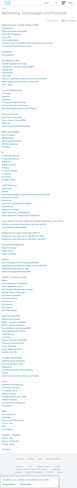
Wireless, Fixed (7, 438)
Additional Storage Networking (13, 361)
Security (5, 373)
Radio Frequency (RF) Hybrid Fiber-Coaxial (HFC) (20, 82)
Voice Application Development (13, 403)
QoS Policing (6, 301)
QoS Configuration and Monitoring (14, 283)
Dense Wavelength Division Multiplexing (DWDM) (20, 263)
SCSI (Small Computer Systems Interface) (17, 370)
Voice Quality (6, 406)
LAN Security (7, 200)
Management (7, 367)
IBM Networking (8, 138)
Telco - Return (7, 85)
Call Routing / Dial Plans (11, 388)
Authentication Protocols (11, 319)
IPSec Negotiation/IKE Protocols (13, 331)
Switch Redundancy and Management (16, 212)
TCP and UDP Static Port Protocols (15, 105)
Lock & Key (6, 337)
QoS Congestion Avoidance (12, 286)
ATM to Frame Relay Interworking (14, 31)
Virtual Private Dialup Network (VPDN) (16, 126)
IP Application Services (10, 159)
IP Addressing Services (10, 156)
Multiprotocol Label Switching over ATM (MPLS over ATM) (23, 239)
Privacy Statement (9, 484)
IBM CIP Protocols (8, 135)
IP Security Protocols (9, 171)
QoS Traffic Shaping (9, 310)
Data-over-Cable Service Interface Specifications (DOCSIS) (24, 79)
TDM (3, 426)
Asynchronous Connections (12, 117)
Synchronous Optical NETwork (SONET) (16, 272)
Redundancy (6, 99)
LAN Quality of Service (10, 197)
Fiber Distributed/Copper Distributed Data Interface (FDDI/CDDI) (25, 194)
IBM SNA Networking (9, 144)
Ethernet (5, 191)
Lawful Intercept (8, 334)
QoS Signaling (7, 304)
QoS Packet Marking (9, 298)
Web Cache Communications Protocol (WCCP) (19, 108)
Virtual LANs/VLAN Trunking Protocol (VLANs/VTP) (21, 215)
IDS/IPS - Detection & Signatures (14, 322)
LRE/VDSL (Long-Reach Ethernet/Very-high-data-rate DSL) (24, 224)
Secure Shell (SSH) (9, 346)
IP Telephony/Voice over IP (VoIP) (14, 397)
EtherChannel (7, 188)
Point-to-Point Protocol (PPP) (13, 420)
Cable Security (7, 73)
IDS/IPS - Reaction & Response (13, 325)
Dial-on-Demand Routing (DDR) (13, 120)
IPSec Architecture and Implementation (16, 328)
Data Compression (9, 414)
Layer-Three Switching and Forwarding (16, 203)
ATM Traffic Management (11, 34)
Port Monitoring (7, 206)
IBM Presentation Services (11, 141)
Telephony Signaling (9, 400)
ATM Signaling (7, 28)
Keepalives (6, 96)
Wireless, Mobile (8, 444)
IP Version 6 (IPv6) (8, 180)
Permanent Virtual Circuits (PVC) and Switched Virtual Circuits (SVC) (27, 43)
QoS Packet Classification (11, 295)
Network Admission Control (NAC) (14, 340)
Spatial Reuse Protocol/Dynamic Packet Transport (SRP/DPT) (24, 266)
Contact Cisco (52, 20)
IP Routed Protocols (9, 165)
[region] (29, 482)
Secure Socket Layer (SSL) (12, 349)
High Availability (8, 55)
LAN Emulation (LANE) (10, 40)
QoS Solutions (7, 307)
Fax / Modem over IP (9, 391)
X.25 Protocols (7, 429)
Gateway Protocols (9, 394)
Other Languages (69, 20)
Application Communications (12, 385)
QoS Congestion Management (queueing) (17, 289)
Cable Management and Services (14, 64)
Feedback (6, 449)
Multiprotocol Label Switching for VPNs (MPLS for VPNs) (23, 236)
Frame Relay (6, 417)
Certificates (6, 93)
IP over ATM (6, 37)
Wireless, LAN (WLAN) (10, 441)
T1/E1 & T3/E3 (7, 423)
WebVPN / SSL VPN (9, 352)
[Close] (56, 479)
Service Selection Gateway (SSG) (14, 227)
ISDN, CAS (6, 123)
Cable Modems (7, 70)
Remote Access (7, 251)
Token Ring (6, 147)
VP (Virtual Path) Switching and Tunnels (16, 46)
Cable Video (6, 76)
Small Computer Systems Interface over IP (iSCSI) (20, 376)
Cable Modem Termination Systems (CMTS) (18, 67)
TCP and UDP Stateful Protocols (14, 102)
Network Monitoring (9, 248)
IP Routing (5, 168)
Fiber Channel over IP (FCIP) (12, 364)
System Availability (9, 254)
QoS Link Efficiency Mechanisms (14, 292)
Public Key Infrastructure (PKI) (13, 343)
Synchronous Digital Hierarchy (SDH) (15, 269)
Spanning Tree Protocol (10, 209)
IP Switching (6, 174)
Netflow (5, 280)
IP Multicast (6, 162)
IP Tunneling (6, 177)
